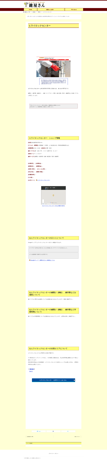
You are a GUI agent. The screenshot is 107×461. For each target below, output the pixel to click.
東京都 (32, 369)
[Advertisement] (53, 43)
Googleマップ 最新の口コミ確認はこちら (43, 260)
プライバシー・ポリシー (53, 453)
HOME (30, 9)
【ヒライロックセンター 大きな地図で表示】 (53, 205)
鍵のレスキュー (77, 436)
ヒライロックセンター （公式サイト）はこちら (53, 380)
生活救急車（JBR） (30, 436)
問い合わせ (74, 9)
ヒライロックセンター (43, 180)
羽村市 (31, 371)
